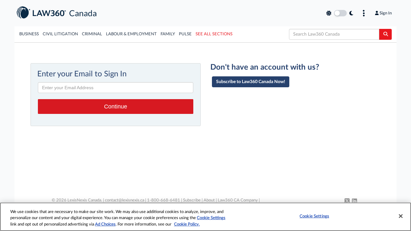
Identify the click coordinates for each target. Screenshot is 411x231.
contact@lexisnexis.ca (124, 200)
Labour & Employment (131, 34)
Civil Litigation (60, 34)
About (209, 200)
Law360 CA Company (238, 200)
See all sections (214, 34)
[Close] (401, 216)
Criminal (92, 34)
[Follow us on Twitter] (347, 201)
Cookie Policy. (187, 224)
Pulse (185, 34)
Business (29, 34)
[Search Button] (385, 34)
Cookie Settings (211, 218)
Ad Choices (105, 224)
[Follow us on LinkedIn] (354, 201)
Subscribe (192, 200)
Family (168, 34)
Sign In (386, 13)
